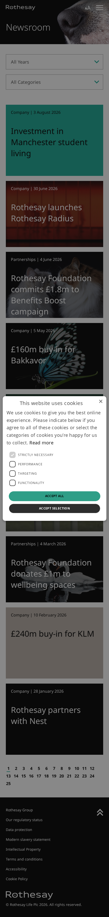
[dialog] (54, 458)
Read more (41, 443)
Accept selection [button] (54, 508)
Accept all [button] (54, 496)
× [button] (100, 401)
